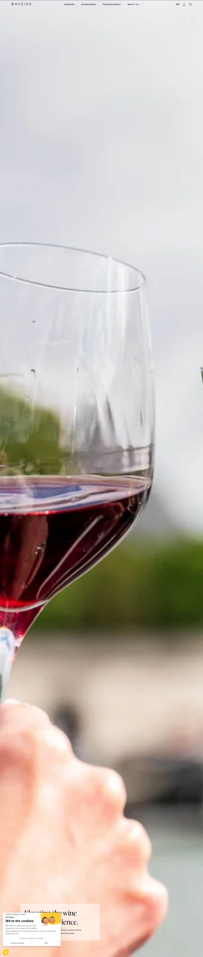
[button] (70, 4)
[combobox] (177, 4)
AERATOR (69, 4)
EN (177, 4)
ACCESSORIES (88, 4)
